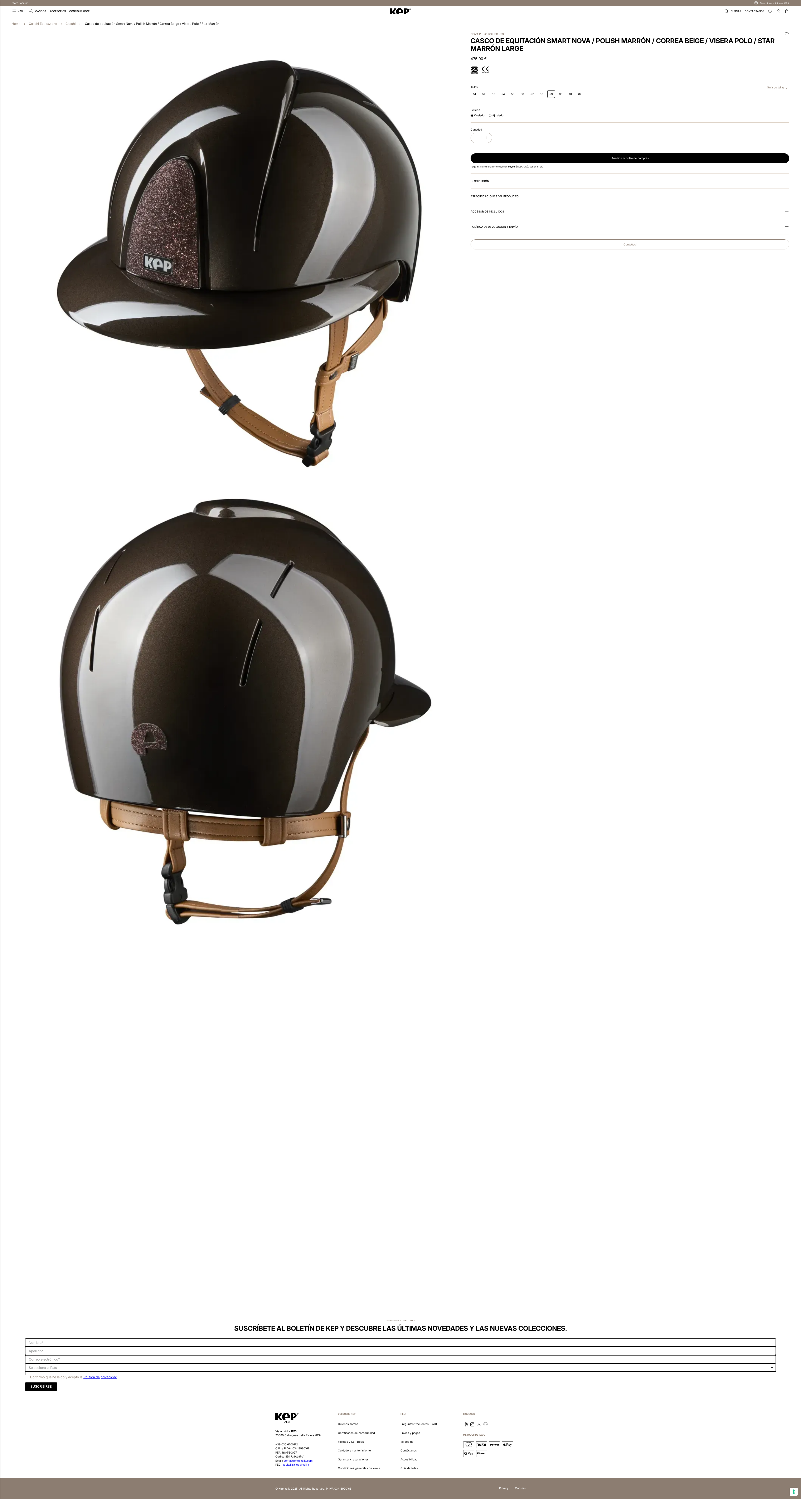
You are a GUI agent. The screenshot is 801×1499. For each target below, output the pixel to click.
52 (484, 94)
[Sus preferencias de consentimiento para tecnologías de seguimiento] (794, 1492)
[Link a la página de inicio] (16, 23)
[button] (18, 11)
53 (493, 94)
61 (570, 94)
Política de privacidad (100, 1377)
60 (560, 94)
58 (541, 94)
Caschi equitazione (43, 24)
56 (522, 94)
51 (474, 94)
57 (532, 94)
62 (580, 94)
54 (503, 94)
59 (551, 94)
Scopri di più (536, 166)
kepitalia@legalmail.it (295, 1464)
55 (512, 94)
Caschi (70, 24)
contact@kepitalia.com (298, 1460)
